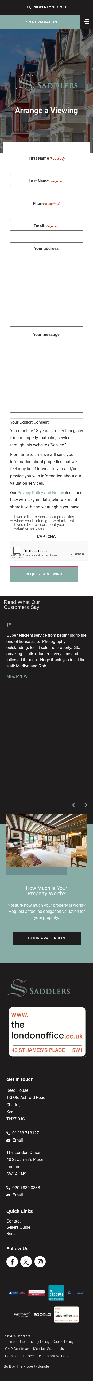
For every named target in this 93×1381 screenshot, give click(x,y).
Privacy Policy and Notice (41, 492)
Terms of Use (14, 1341)
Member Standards (48, 1349)
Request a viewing (44, 574)
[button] (73, 805)
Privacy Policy (38, 1341)
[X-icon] (26, 1261)
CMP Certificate (17, 1349)
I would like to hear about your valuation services (39, 527)
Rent (10, 1233)
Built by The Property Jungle (26, 1366)
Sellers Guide (18, 1227)
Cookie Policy (63, 1341)
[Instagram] (40, 1261)
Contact (13, 1221)
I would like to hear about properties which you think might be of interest (44, 519)
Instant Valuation (58, 1356)
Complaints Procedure (23, 1356)
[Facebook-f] (12, 1261)
